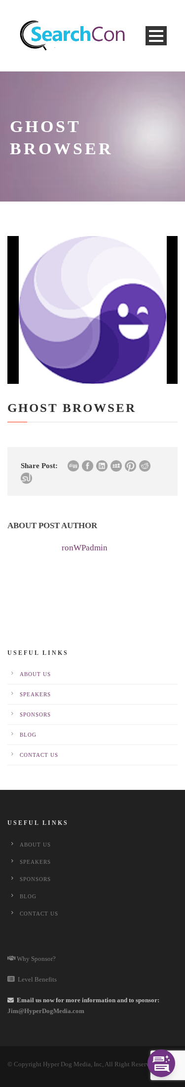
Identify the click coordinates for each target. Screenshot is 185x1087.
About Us (35, 674)
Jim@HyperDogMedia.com (45, 1011)
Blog (28, 735)
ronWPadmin (85, 547)
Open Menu (156, 35)
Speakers (35, 694)
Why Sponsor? (35, 958)
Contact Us (39, 755)
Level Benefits (36, 979)
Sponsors (35, 714)
